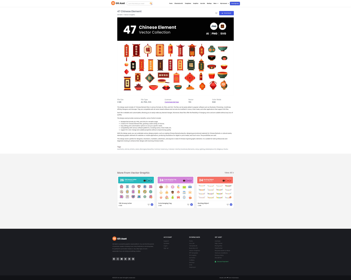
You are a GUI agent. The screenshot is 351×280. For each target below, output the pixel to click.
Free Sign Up (235, 3)
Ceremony (164, 149)
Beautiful (150, 149)
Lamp (197, 149)
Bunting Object (203, 203)
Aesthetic (120, 149)
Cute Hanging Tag (165, 203)
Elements (191, 149)
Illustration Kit (178, 3)
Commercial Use (172, 102)
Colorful (177, 149)
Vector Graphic (129, 15)
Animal (127, 149)
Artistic (132, 149)
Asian (137, 149)
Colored (171, 149)
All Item (120, 15)
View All (228, 172)
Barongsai (143, 149)
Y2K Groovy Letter (125, 203)
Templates (188, 3)
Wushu (225, 149)
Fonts (170, 3)
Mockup (209, 3)
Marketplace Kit (210, 149)
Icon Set (202, 3)
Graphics (195, 3)
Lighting (202, 149)
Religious (220, 149)
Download (184, 149)
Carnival (157, 149)
